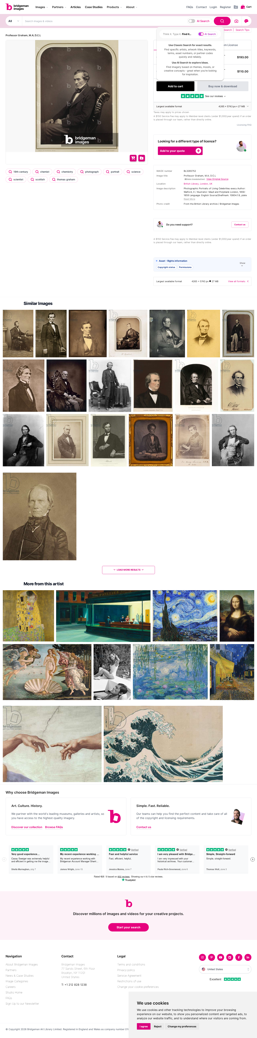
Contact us (239, 224)
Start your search (128, 927)
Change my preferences (182, 1026)
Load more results (128, 570)
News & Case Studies (20, 975)
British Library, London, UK (198, 183)
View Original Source (217, 179)
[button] (202, 264)
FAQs (9, 998)
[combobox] (127, 21)
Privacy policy (126, 970)
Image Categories (17, 981)
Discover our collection (26, 827)
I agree (144, 1026)
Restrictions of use (129, 981)
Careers (11, 986)
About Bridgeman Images (22, 964)
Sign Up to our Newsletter (22, 1003)
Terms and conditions (131, 964)
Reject (157, 1026)
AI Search (203, 21)
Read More (189, 199)
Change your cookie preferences (138, 986)
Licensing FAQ (244, 124)
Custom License (227, 45)
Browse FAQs (54, 827)
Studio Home (14, 992)
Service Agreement (129, 975)
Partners (11, 970)
